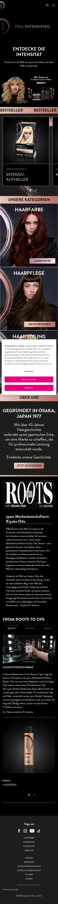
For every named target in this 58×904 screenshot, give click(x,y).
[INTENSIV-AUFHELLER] (26, 151)
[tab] (30, 190)
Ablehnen (29, 387)
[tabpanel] (29, 722)
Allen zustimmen (29, 379)
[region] (29, 367)
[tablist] (30, 189)
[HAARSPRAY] (29, 753)
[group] (30, 155)
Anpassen (29, 371)
